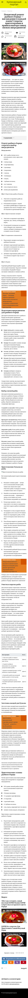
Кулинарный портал (14, 3)
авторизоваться (14, 984)
